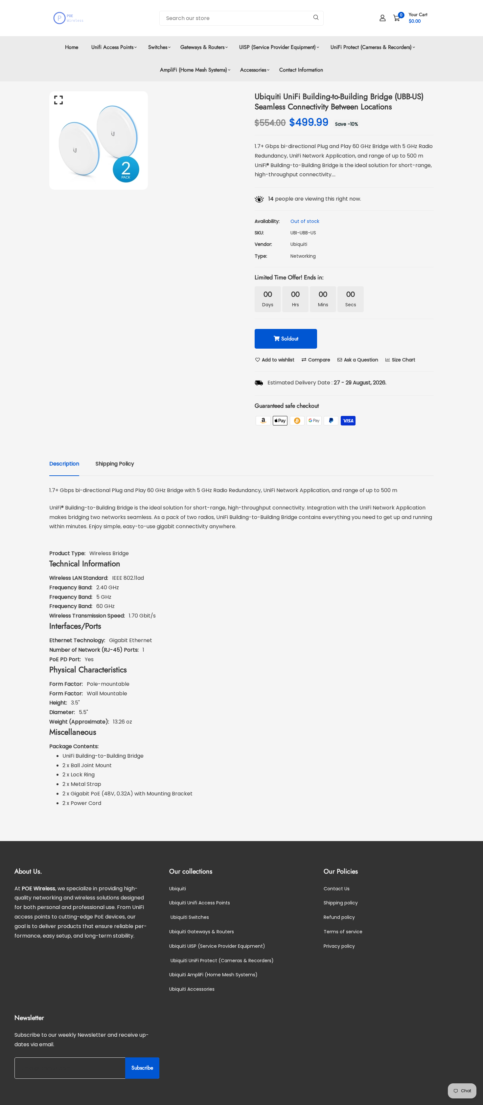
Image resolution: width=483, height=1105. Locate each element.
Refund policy (339, 917)
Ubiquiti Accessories (192, 989)
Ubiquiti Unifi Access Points (199, 903)
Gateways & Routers (202, 47)
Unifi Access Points (112, 47)
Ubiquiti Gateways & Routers (201, 932)
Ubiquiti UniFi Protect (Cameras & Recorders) (221, 960)
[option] (143, 140)
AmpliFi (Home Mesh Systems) (193, 70)
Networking (303, 256)
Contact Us (337, 888)
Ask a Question (360, 360)
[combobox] (241, 18)
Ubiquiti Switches (189, 917)
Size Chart (403, 360)
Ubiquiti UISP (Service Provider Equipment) (217, 946)
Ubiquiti (298, 244)
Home (71, 47)
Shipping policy (341, 903)
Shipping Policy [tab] (115, 463)
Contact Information (301, 70)
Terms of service (343, 932)
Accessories (253, 70)
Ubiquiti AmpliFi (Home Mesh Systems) (213, 975)
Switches (157, 47)
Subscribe (142, 1068)
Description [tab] (64, 463)
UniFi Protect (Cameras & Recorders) (370, 47)
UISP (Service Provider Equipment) (277, 47)
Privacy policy (339, 946)
